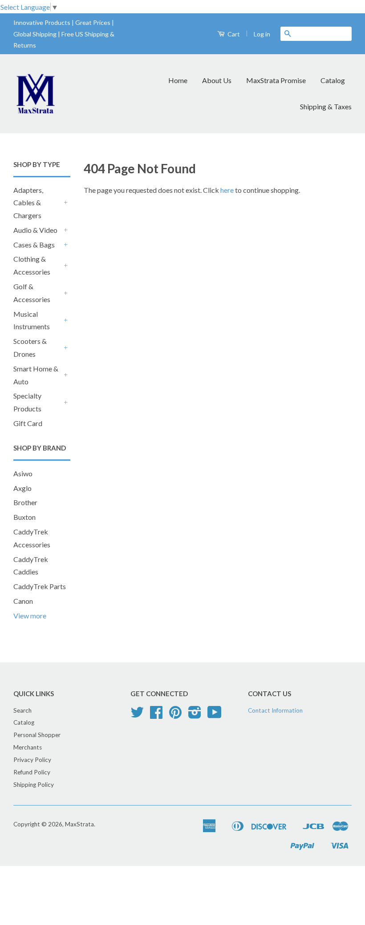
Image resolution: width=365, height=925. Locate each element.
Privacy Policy (32, 759)
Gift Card (27, 423)
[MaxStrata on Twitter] (137, 715)
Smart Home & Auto (35, 375)
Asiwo (22, 473)
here (227, 190)
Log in (262, 34)
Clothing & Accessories (31, 265)
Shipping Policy (33, 784)
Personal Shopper (37, 734)
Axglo (22, 488)
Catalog (332, 80)
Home (177, 80)
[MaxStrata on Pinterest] (175, 715)
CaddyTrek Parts (39, 586)
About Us (216, 80)
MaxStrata (79, 824)
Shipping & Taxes (326, 106)
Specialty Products (27, 402)
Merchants (27, 747)
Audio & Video (35, 230)
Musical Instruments (31, 320)
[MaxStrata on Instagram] (195, 715)
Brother (25, 502)
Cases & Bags (34, 244)
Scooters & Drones (30, 347)
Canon (23, 601)
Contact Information (275, 710)
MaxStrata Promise (276, 80)
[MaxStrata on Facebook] (156, 715)
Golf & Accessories (31, 292)
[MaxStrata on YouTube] (214, 715)
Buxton (24, 517)
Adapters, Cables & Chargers (28, 203)
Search (22, 710)
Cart (233, 34)
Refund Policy (31, 772)
